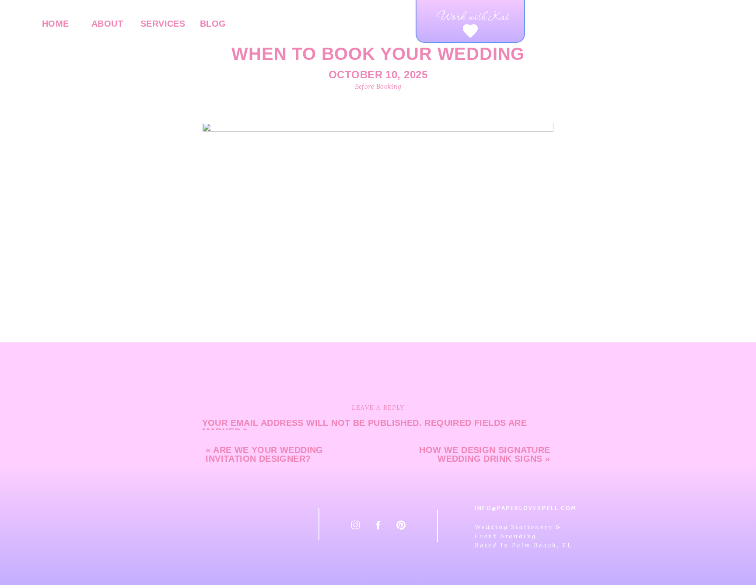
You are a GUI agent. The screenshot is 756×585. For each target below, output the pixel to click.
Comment (228, 449)
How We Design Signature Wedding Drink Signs (484, 454)
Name (218, 542)
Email (219, 573)
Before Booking (378, 86)
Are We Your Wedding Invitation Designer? (264, 454)
